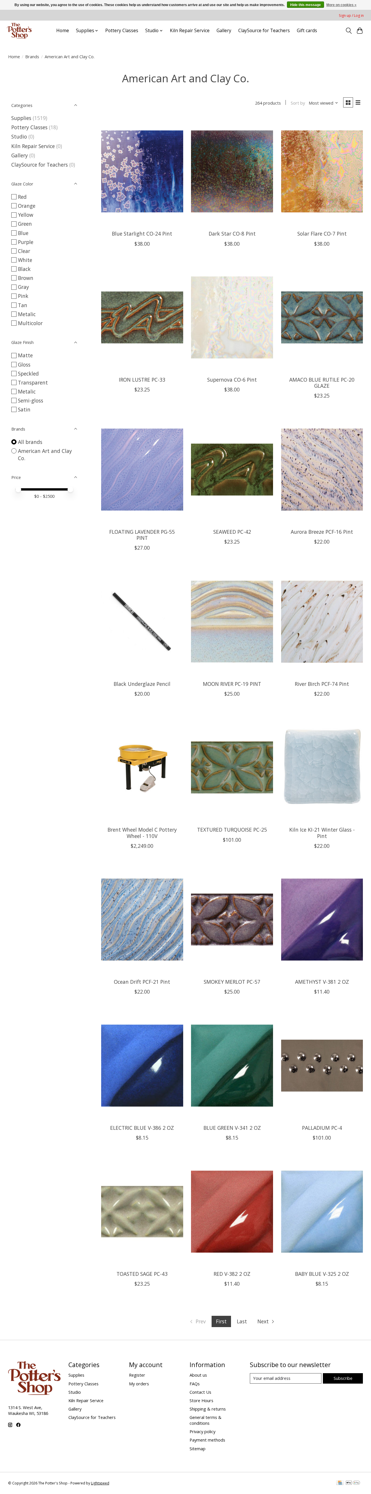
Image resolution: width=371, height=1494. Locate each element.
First (221, 1321)
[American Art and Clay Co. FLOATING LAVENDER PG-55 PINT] (142, 469)
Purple (25, 241)
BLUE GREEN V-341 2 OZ (232, 1127)
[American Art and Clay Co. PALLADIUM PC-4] (322, 1065)
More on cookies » (341, 5)
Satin (24, 409)
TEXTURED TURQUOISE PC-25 (232, 829)
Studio (19, 136)
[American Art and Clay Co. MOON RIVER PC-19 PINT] (232, 621)
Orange (26, 205)
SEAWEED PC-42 (232, 531)
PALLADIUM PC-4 (322, 1127)
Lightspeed (100, 1483)
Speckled (28, 373)
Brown (25, 277)
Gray (23, 286)
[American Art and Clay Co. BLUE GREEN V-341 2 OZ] (232, 1065)
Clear (24, 250)
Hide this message (305, 5)
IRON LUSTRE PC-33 (142, 379)
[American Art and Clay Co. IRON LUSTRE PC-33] (142, 317)
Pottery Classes (121, 31)
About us (198, 1375)
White (25, 259)
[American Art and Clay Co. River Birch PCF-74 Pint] (322, 621)
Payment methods (207, 1440)
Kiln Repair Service (190, 31)
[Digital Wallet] (353, 1483)
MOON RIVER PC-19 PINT (232, 683)
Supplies (21, 117)
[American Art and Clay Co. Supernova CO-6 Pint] (232, 317)
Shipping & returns (208, 1409)
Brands (32, 56)
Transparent (33, 382)
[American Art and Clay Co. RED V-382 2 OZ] (232, 1211)
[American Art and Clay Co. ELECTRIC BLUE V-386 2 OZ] (142, 1065)
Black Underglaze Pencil (142, 683)
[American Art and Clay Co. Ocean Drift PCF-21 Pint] (142, 919)
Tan (22, 305)
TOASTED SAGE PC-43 (142, 1273)
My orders (139, 1383)
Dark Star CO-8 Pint (232, 233)
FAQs (195, 1383)
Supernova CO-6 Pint (232, 379)
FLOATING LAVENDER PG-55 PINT (142, 534)
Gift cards (307, 31)
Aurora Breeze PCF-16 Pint (322, 531)
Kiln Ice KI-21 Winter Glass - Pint (322, 832)
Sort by (298, 103)
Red (22, 196)
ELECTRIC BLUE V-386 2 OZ (142, 1127)
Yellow (25, 214)
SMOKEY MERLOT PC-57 (232, 981)
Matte (25, 355)
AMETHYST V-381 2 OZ (322, 981)
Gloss (24, 364)
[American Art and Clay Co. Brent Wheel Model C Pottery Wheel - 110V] (142, 767)
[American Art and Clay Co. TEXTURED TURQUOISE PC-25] (232, 767)
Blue (23, 232)
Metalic (27, 314)
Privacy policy (202, 1431)
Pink (23, 295)
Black (24, 268)
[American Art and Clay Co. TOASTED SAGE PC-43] (142, 1211)
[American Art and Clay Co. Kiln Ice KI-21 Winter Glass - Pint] (322, 767)
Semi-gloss (30, 400)
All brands (30, 441)
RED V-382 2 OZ (232, 1273)
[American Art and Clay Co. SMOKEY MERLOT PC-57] (232, 919)
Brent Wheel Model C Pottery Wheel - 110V (142, 832)
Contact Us (200, 1392)
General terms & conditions (205, 1420)
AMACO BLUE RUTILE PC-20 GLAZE (321, 382)
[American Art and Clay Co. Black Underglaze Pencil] (142, 621)
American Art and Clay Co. (45, 454)
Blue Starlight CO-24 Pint (142, 233)
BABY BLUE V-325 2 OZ (322, 1273)
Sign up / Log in (351, 15)
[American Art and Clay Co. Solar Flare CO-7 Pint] (322, 171)
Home (62, 31)
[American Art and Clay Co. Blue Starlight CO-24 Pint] (142, 171)
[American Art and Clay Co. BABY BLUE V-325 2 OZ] (322, 1211)
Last (242, 1321)
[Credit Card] (339, 1483)
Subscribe (343, 1378)
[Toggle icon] (348, 30)
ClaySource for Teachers (264, 31)
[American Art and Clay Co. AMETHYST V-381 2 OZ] (322, 919)
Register (137, 1375)
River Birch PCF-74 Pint (322, 683)
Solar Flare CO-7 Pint (322, 233)
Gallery (224, 31)
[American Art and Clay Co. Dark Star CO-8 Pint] (232, 171)
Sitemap (197, 1448)
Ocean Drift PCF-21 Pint (142, 981)
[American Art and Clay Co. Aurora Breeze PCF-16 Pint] (322, 469)
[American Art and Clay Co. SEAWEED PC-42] (232, 469)
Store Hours (201, 1400)
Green (25, 223)
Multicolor (30, 323)
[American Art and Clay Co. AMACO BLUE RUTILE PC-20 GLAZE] (322, 317)
